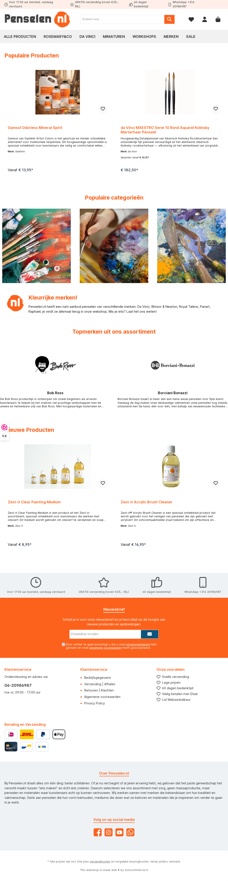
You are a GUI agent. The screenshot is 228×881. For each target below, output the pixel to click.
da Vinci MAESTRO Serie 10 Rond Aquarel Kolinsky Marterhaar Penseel (165, 130)
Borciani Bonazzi (172, 393)
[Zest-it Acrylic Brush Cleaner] (170, 466)
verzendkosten (100, 861)
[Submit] (150, 634)
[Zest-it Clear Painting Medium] (57, 466)
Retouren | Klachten (99, 690)
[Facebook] (98, 832)
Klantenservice (93, 669)
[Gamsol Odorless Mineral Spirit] (57, 92)
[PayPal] (43, 734)
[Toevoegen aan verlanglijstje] (102, 109)
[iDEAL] (11, 734)
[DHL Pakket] (27, 734)
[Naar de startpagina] (37, 19)
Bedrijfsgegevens (97, 677)
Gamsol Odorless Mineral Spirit (35, 128)
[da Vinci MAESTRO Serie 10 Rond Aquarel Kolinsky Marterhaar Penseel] (170, 92)
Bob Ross (55, 393)
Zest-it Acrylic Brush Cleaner (147, 502)
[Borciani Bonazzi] (173, 365)
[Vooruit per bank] (42, 747)
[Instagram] (109, 832)
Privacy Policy (94, 703)
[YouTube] (119, 832)
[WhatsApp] (130, 832)
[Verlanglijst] (191, 19)
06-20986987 (18, 685)
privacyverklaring (138, 644)
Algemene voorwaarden (102, 697)
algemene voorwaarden (106, 647)
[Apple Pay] (58, 734)
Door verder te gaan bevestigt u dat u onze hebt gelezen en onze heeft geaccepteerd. (111, 646)
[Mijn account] (204, 19)
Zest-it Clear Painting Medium (34, 502)
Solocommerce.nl (136, 870)
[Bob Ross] (55, 365)
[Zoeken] (169, 19)
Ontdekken (36, 259)
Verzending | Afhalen (99, 684)
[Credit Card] (11, 747)
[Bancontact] (26, 747)
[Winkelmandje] (218, 19)
